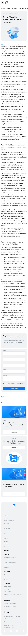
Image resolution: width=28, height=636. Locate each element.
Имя (3, 363)
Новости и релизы (13, 13)
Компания (4, 369)
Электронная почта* (6, 356)
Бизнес (8, 8)
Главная (3, 8)
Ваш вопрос (5, 375)
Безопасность (22, 8)
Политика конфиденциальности (13, 622)
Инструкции (14, 8)
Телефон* (4, 350)
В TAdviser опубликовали (7, 45)
